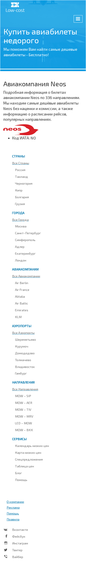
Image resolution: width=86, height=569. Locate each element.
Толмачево (23, 360)
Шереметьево (25, 339)
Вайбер (17, 557)
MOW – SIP (23, 396)
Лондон (20, 260)
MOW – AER (23, 403)
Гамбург (21, 373)
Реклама (13, 507)
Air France (22, 290)
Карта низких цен (28, 452)
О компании (15, 502)
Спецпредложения (29, 459)
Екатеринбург (25, 253)
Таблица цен (24, 466)
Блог (18, 473)
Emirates (21, 310)
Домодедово (25, 353)
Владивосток (25, 367)
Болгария (22, 197)
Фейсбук (18, 536)
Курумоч (21, 346)
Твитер (17, 550)
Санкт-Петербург (28, 233)
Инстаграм (20, 543)
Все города (20, 219)
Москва (20, 226)
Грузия (20, 204)
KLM (18, 317)
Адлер (19, 246)
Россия (20, 170)
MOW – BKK (24, 430)
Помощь (21, 480)
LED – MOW (23, 423)
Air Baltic (21, 303)
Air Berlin (21, 283)
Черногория (23, 183)
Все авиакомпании (26, 276)
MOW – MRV (24, 416)
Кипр (18, 190)
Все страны (20, 163)
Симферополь (25, 240)
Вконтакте (20, 529)
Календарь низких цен (32, 446)
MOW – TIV (23, 409)
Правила (13, 519)
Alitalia (20, 296)
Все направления (25, 389)
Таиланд (21, 176)
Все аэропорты (23, 333)
